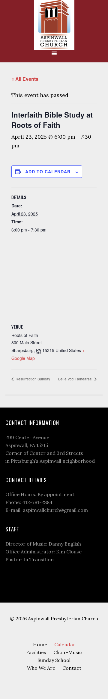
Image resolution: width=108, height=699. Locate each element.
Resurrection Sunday (32, 378)
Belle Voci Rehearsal (75, 378)
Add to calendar (47, 171)
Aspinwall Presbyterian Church (54, 25)
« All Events (24, 78)
